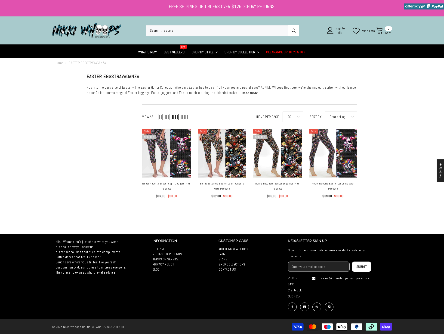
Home (59, 63)
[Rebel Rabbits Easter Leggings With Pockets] (333, 153)
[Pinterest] (316, 307)
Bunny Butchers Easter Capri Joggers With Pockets (222, 186)
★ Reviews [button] (440, 170)
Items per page (267, 117)
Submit (361, 267)
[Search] (222, 30)
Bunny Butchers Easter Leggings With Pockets (277, 186)
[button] (160, 117)
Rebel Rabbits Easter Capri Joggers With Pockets (166, 186)
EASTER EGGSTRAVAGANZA (87, 63)
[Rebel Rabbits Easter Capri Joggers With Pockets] (166, 153)
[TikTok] (329, 307)
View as (148, 117)
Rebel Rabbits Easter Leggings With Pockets (333, 186)
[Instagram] (304, 307)
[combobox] (217, 30)
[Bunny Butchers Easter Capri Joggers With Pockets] (222, 153)
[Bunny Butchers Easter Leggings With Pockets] (277, 153)
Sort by (315, 117)
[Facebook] (292, 307)
